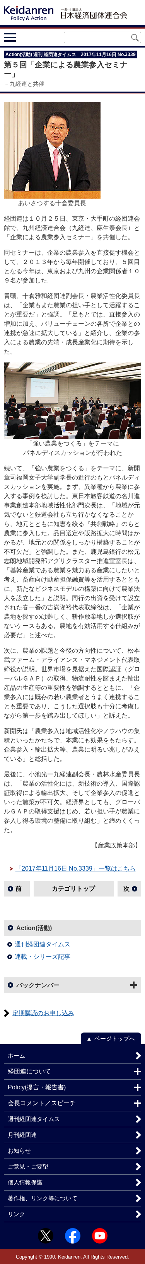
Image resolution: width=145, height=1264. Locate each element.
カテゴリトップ (73, 888)
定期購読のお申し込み (43, 1013)
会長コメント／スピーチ (42, 1103)
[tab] (24, 37)
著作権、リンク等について (42, 1198)
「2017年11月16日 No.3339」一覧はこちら (75, 868)
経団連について (29, 1071)
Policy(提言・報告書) (37, 1087)
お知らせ (19, 1150)
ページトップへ (114, 1038)
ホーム (16, 1055)
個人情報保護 (25, 1182)
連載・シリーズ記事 (42, 956)
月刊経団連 (22, 1134)
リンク (16, 1214)
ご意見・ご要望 (28, 1166)
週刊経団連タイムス (42, 944)
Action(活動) (34, 928)
